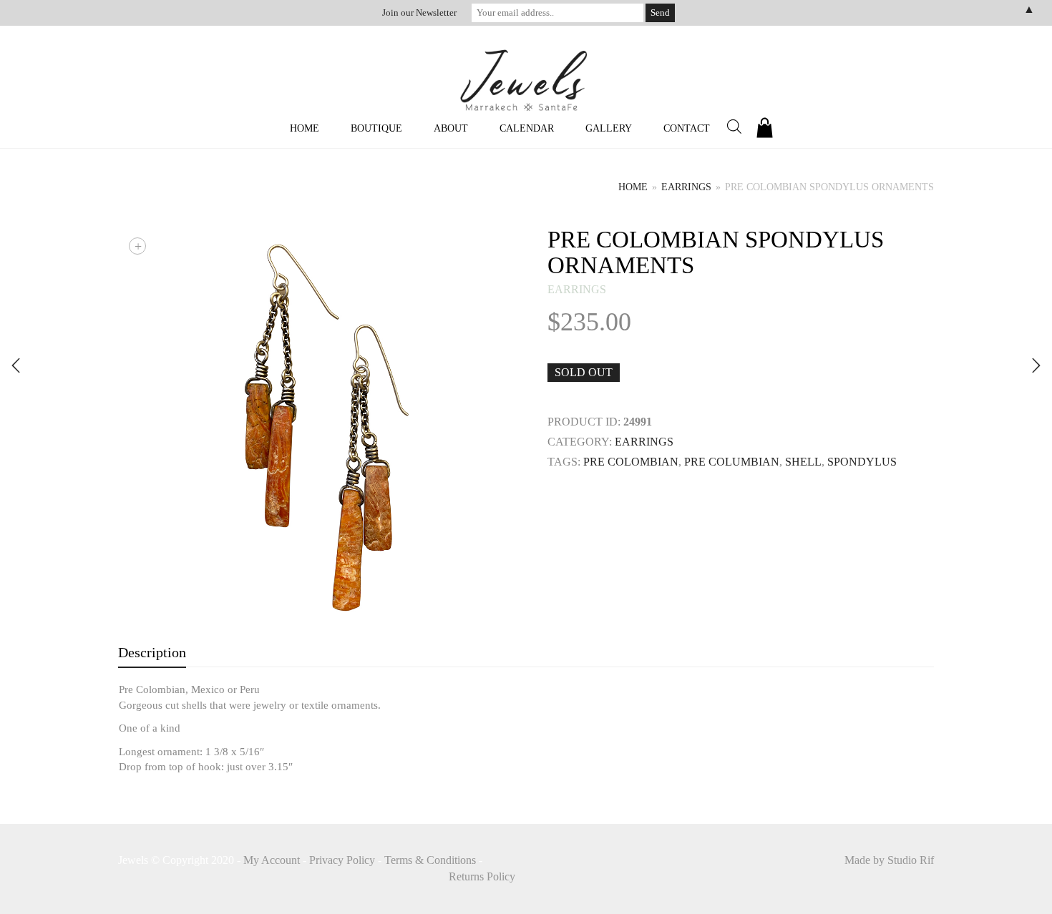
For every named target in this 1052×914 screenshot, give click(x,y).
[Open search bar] (734, 126)
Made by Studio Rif (889, 860)
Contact (686, 128)
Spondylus (862, 462)
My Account (271, 860)
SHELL (803, 462)
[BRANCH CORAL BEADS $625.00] (15, 365)
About (451, 128)
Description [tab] (152, 652)
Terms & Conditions (430, 860)
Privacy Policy (342, 860)
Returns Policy (482, 876)
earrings (686, 187)
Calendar (527, 128)
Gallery (608, 128)
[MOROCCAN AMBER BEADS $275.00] (1036, 365)
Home (304, 128)
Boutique (376, 128)
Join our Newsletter (419, 12)
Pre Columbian (731, 462)
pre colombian (630, 462)
